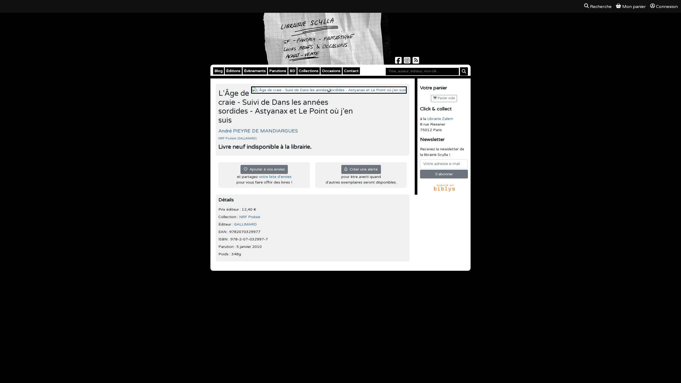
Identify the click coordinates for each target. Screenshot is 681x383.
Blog (218, 71)
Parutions (277, 71)
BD (292, 71)
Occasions (331, 71)
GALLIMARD (247, 138)
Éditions (233, 71)
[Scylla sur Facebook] (399, 62)
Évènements (255, 71)
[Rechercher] (464, 71)
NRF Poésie (227, 138)
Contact (351, 71)
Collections (308, 71)
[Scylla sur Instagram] (407, 62)
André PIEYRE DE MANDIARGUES (258, 131)
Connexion (667, 6)
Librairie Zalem (440, 118)
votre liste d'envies (275, 176)
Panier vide (446, 98)
